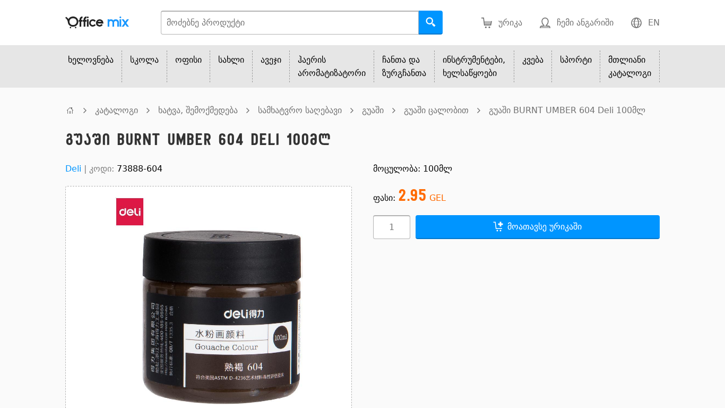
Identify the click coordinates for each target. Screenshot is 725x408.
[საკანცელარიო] (70, 110)
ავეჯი (271, 60)
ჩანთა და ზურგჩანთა (404, 66)
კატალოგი (116, 110)
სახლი (231, 60)
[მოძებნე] (431, 23)
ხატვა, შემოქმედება (198, 110)
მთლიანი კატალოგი (629, 66)
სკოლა (144, 60)
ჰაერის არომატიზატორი (332, 66)
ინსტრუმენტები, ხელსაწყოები (474, 66)
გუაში (373, 110)
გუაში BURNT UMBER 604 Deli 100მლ (567, 110)
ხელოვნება (91, 60)
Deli (73, 169)
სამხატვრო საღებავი (300, 110)
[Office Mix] (97, 23)
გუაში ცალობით (436, 110)
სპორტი (576, 60)
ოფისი (188, 60)
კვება (532, 60)
